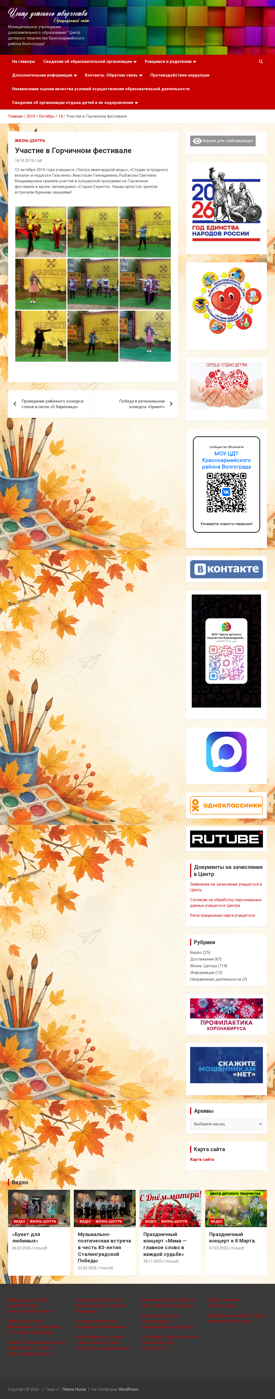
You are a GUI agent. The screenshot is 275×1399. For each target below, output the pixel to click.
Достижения (202, 959)
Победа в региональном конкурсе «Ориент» (142, 404)
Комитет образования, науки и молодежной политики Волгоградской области (36, 1348)
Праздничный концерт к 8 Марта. (232, 1237)
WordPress (128, 1389)
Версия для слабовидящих (227, 140)
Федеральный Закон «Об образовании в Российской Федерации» (100, 1305)
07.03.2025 (218, 1248)
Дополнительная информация (42, 75)
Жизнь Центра (30, 141)
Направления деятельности (215, 979)
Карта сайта (202, 1159)
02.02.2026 (87, 1268)
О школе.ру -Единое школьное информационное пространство (170, 1342)
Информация (202, 972)
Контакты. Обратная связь (111, 75)
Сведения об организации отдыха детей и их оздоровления (72, 102)
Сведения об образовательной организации (87, 61)
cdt (39, 160)
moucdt (40, 1248)
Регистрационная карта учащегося (222, 915)
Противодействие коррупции (179, 75)
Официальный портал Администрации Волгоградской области (30, 1305)
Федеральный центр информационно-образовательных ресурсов (167, 1321)
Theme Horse (74, 1389)
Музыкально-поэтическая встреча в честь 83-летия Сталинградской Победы (104, 1247)
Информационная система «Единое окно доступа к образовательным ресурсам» (102, 1342)
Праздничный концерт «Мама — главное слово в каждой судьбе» (165, 1244)
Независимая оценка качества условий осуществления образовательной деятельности (101, 88)
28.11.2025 (152, 1261)
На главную (23, 61)
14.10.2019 (24, 160)
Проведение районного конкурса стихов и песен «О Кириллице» (52, 404)
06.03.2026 (21, 1248)
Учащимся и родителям (167, 61)
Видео (196, 952)
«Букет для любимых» (26, 1237)
